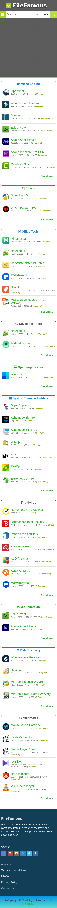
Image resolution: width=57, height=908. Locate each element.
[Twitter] (29, 853)
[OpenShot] (6, 93)
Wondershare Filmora (25, 103)
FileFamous (29, 5)
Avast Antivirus (20, 570)
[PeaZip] (6, 468)
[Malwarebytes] (6, 585)
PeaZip (15, 466)
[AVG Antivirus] (6, 560)
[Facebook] (3, 853)
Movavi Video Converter (26, 725)
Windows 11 (18, 374)
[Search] (53, 14)
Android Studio (20, 343)
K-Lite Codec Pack (23, 737)
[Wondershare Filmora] (6, 105)
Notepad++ (18, 250)
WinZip (15, 442)
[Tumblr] (35, 853)
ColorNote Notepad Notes (27, 263)
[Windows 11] (6, 376)
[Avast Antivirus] (6, 573)
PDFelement (19, 275)
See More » (47, 176)
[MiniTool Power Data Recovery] (6, 696)
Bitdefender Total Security (27, 521)
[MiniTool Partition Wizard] (6, 684)
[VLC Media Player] (6, 788)
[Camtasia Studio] (6, 166)
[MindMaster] (6, 241)
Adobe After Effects (23, 139)
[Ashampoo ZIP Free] (6, 432)
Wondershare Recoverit (26, 657)
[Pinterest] (10, 853)
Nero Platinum (20, 773)
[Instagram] (16, 853)
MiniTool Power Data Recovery (31, 694)
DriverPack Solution (23, 195)
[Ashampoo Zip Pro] (6, 419)
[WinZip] (6, 444)
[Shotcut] (6, 117)
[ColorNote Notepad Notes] (6, 265)
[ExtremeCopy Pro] (6, 481)
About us (6, 864)
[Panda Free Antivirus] (6, 536)
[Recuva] (6, 671)
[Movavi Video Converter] (6, 727)
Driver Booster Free (23, 207)
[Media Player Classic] (6, 751)
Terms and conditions (13, 870)
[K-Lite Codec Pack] (6, 739)
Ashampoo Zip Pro (23, 417)
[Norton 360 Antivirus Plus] (6, 512)
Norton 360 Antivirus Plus (27, 509)
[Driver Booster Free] (6, 209)
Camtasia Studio (21, 164)
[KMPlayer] (6, 764)
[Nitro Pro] (6, 289)
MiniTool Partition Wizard (27, 681)
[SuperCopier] (6, 407)
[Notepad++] (6, 253)
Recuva (16, 669)
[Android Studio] (6, 345)
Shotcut (16, 115)
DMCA (5, 876)
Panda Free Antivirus (24, 534)
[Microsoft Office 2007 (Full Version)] (6, 302)
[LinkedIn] (23, 853)
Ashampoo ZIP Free (24, 429)
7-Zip (14, 454)
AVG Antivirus (20, 558)
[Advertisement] (28, 47)
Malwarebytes (20, 583)
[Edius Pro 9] (6, 130)
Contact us (7, 888)
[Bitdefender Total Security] (6, 524)
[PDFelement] (6, 277)
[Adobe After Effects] (6, 142)
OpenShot (17, 91)
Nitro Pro (16, 287)
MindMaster (18, 238)
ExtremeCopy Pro (22, 478)
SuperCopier (19, 405)
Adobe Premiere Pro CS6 (27, 152)
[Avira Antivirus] (6, 548)
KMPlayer (17, 761)
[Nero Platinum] (6, 776)
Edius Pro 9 (18, 127)
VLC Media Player (22, 786)
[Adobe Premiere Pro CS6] (6, 154)
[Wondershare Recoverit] (6, 659)
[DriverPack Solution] (6, 197)
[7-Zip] (6, 456)
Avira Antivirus (20, 546)
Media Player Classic (24, 749)
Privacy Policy (9, 882)
